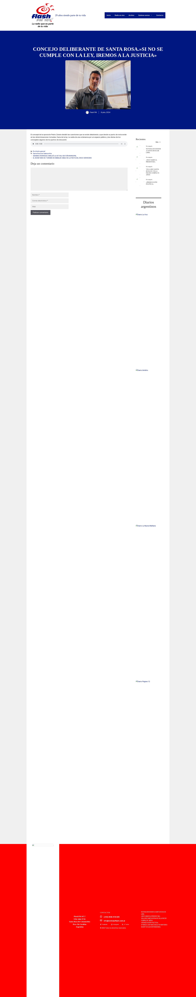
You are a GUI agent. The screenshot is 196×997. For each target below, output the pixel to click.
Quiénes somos (144, 15)
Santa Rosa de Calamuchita (42, 153)
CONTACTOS (105, 912)
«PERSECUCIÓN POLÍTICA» (149, 922)
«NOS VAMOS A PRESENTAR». (150, 916)
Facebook (104, 924)
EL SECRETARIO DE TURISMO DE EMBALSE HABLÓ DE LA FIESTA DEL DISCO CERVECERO (62, 158)
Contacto (159, 15)
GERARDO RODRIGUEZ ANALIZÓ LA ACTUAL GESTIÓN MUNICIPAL (54, 156)
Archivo (131, 15)
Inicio (109, 15)
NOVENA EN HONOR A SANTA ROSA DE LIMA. (153, 150)
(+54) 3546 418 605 (111, 917)
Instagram (116, 924)
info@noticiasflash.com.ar (114, 921)
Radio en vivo (120, 15)
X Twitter (126, 924)
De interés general (39, 151)
